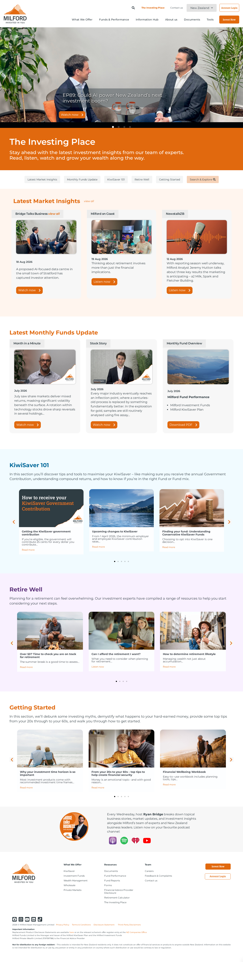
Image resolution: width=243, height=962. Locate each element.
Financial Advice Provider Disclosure (118, 891)
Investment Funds (74, 875)
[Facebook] (14, 919)
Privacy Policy (62, 924)
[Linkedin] (33, 919)
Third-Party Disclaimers (129, 924)
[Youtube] (27, 919)
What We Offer (72, 864)
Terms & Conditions (81, 924)
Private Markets (72, 890)
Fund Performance (115, 875)
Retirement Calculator (117, 897)
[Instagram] (21, 919)
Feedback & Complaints (158, 875)
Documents (111, 871)
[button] (2, 74)
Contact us (176, 7)
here (71, 932)
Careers (149, 871)
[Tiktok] (40, 919)
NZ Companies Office (136, 932)
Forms (108, 885)
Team (148, 864)
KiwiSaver (69, 871)
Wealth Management (76, 880)
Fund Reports (112, 880)
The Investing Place (153, 7)
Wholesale (69, 885)
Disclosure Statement (104, 924)
